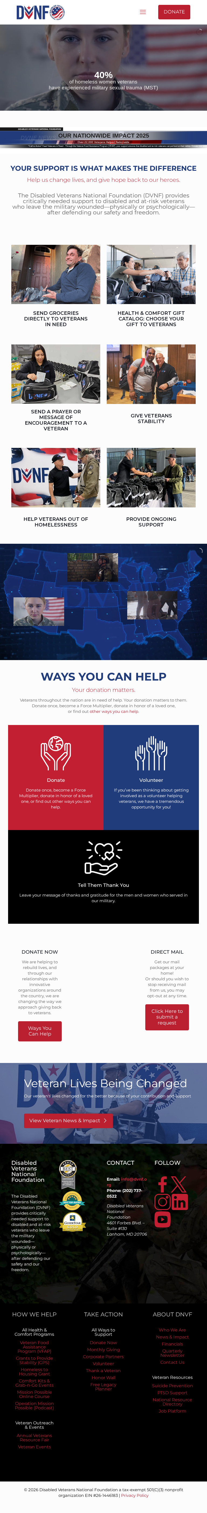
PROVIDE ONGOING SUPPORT (151, 522)
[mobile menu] (142, 12)
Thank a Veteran (103, 1370)
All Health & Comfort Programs (34, 1332)
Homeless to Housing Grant (34, 1371)
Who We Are (172, 1330)
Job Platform (172, 1411)
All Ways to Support (103, 1332)
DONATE (174, 12)
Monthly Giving (103, 1349)
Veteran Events (34, 1446)
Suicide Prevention (172, 1385)
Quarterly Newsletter (172, 1353)
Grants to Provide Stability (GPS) (34, 1360)
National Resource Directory (172, 1402)
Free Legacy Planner (103, 1387)
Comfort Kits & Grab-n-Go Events (34, 1383)
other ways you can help (114, 711)
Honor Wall (103, 1377)
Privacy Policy (135, 1495)
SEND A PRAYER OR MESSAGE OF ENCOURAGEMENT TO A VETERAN (56, 420)
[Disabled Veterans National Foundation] (43, 12)
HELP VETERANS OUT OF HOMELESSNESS (55, 522)
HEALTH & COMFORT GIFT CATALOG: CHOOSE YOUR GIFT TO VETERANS (151, 318)
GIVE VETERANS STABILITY (151, 418)
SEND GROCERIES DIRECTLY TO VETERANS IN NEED (56, 318)
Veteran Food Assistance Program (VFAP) (34, 1347)
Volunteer (103, 1363)
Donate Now (103, 1342)
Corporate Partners (103, 1356)
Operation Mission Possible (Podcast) (34, 1405)
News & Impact (172, 1337)
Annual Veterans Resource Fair (34, 1437)
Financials (172, 1344)
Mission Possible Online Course (34, 1394)
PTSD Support (172, 1392)
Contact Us (172, 1362)
